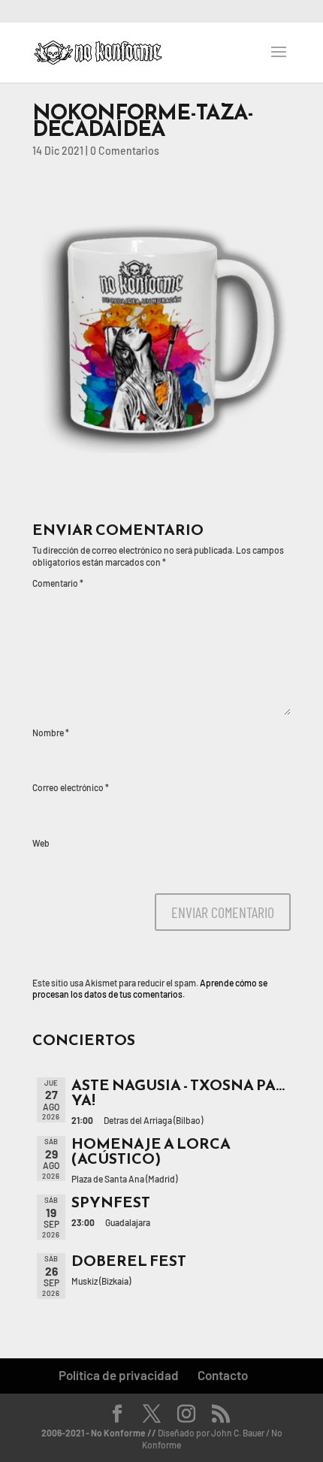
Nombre (50, 732)
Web (41, 843)
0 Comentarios (124, 150)
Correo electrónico (70, 787)
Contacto (223, 1374)
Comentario (57, 583)
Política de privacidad (119, 1374)
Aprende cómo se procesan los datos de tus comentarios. (149, 988)
